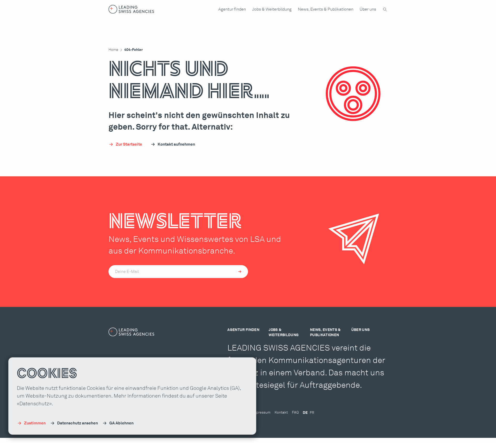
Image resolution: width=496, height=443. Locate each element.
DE (305, 413)
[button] (232, 9)
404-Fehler (133, 50)
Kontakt (281, 412)
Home (113, 50)
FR (312, 413)
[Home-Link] (131, 9)
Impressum (261, 412)
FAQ (295, 412)
